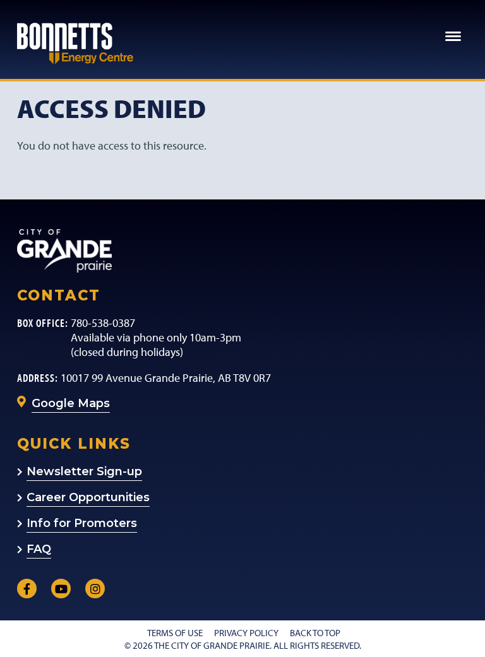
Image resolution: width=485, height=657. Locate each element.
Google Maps (71, 403)
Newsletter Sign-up (84, 471)
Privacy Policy (246, 632)
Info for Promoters (82, 523)
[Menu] (454, 34)
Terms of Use (175, 632)
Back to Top (315, 632)
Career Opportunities (88, 497)
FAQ (39, 549)
